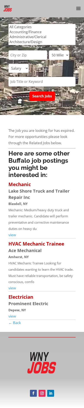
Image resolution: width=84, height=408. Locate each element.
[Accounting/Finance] (42, 31)
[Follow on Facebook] (33, 393)
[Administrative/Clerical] (42, 36)
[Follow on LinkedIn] (50, 393)
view (12, 234)
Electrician (20, 296)
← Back (14, 322)
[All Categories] (42, 27)
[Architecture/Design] (42, 41)
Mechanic (19, 184)
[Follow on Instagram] (42, 393)
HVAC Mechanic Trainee (36, 243)
